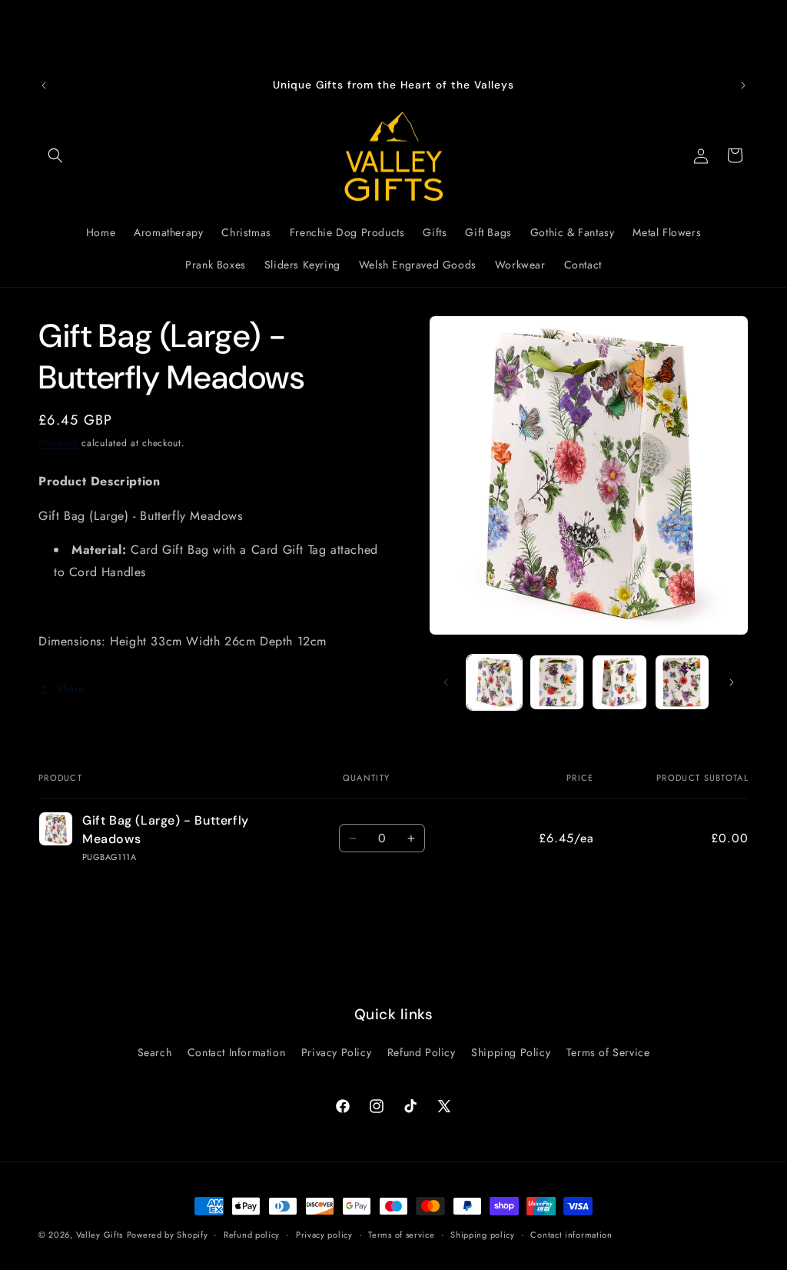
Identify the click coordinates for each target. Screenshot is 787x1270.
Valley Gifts (99, 1234)
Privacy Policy (336, 1052)
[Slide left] (446, 682)
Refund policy (252, 1234)
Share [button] (70, 688)
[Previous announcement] (44, 85)
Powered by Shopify (167, 1234)
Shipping (58, 443)
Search (155, 1052)
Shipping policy (482, 1234)
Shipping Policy (510, 1052)
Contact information (571, 1234)
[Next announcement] (743, 85)
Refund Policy (421, 1052)
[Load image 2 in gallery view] (557, 682)
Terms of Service (608, 1052)
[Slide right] (732, 682)
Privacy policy (324, 1234)
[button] (55, 155)
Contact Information (236, 1052)
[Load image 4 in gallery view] (682, 682)
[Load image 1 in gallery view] (494, 682)
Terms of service (401, 1234)
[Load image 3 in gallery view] (619, 682)
